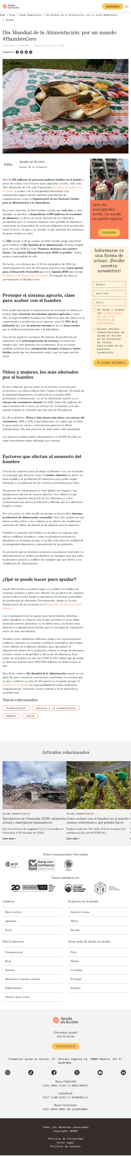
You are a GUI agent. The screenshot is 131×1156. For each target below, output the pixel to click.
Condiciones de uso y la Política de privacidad (109, 318)
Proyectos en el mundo (83, 902)
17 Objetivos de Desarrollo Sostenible (25, 276)
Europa (75, 930)
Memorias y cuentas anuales (22, 979)
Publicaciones (13, 988)
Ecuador (76, 988)
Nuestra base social (17, 997)
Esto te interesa (13, 942)
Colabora (9, 902)
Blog (8, 961)
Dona (8, 930)
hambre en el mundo (15, 685)
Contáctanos (65, 1047)
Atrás (10, 20)
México (75, 961)
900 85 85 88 (65, 1037)
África (74, 921)
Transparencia (14, 952)
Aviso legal (65, 1142)
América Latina (80, 912)
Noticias (10, 970)
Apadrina (10, 921)
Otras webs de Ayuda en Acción (89, 942)
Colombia (76, 970)
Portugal (76, 979)
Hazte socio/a (13, 912)
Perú (73, 952)
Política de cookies (65, 1146)
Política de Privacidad (65, 1139)
